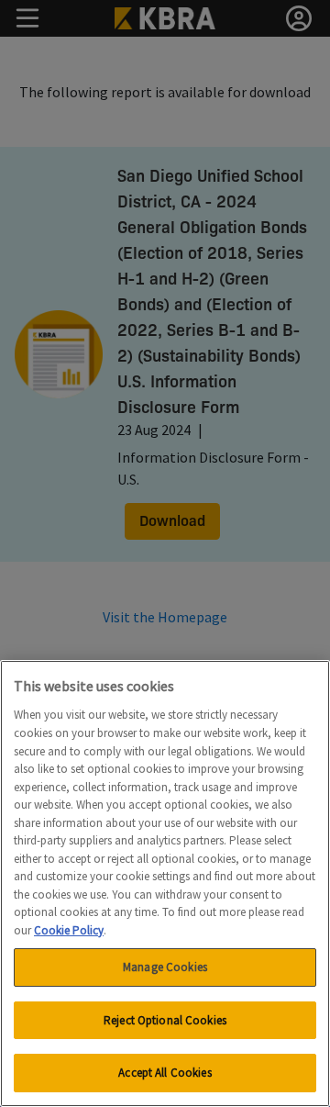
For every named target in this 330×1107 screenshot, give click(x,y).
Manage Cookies (165, 967)
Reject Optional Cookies (165, 1020)
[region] (165, 883)
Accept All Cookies (164, 1072)
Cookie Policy (69, 930)
